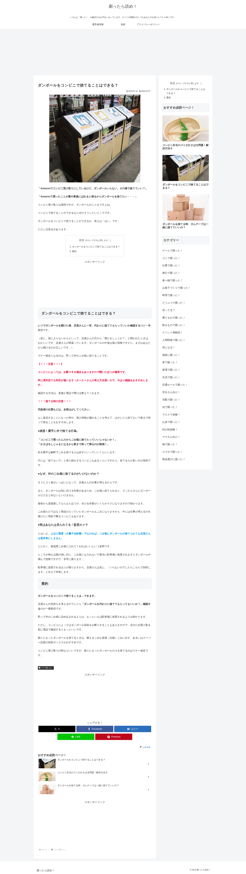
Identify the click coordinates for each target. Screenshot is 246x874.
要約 (74, 251)
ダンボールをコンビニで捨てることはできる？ (96, 246)
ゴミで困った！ (47, 668)
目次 (81, 240)
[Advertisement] (123, 52)
